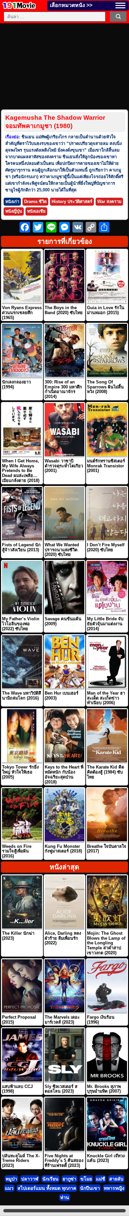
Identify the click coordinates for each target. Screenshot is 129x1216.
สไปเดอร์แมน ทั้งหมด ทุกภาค (47, 1188)
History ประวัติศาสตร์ (72, 201)
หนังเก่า (12, 201)
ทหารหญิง (114, 1188)
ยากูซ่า (69, 1179)
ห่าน (64, 1197)
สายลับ (116, 1179)
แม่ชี (100, 1179)
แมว (9, 1188)
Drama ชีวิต (35, 201)
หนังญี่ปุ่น (13, 211)
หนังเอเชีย (36, 211)
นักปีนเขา (90, 1188)
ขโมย (86, 1179)
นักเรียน (50, 1179)
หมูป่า (11, 1179)
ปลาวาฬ (29, 1179)
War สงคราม (109, 201)
